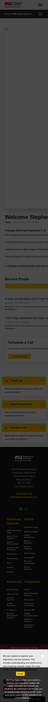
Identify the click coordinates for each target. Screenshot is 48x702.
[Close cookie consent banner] (42, 656)
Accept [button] (20, 674)
